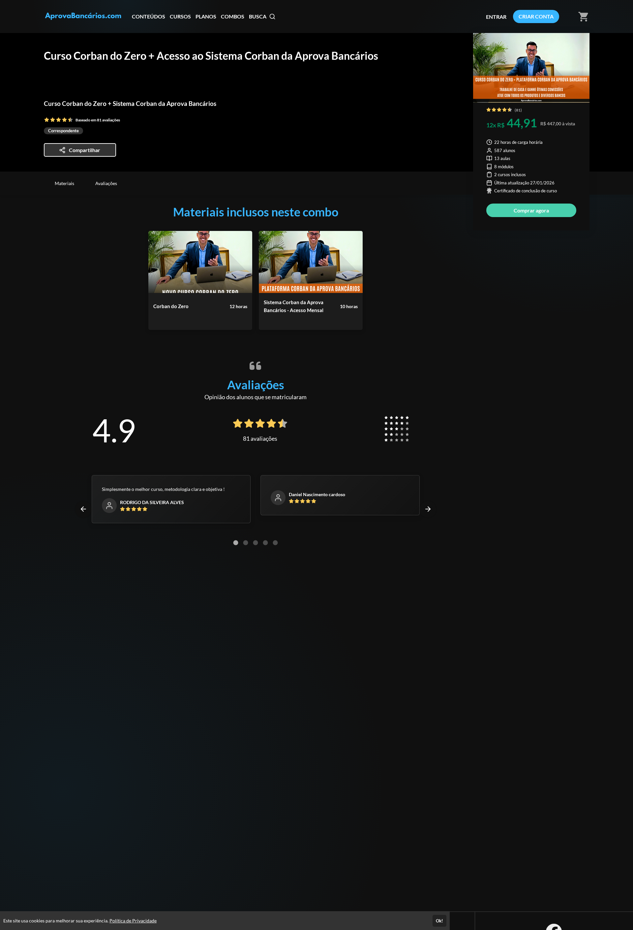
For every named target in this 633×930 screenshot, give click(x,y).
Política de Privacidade (133, 920)
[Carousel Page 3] (255, 543)
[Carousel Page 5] (275, 543)
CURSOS (180, 16)
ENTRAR (496, 17)
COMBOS (232, 16)
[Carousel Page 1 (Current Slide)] (236, 543)
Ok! (439, 920)
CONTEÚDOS (148, 16)
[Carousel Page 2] (246, 543)
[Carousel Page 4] (265, 543)
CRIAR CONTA (536, 16)
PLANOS (206, 16)
